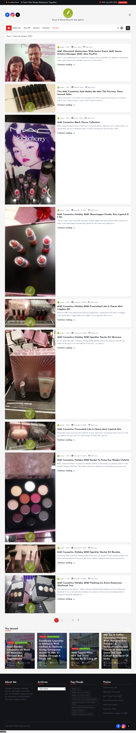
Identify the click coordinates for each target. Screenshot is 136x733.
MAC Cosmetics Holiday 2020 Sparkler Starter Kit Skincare (89, 340)
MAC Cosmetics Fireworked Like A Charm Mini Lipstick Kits (89, 432)
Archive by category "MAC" (22, 39)
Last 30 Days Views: (111, 703)
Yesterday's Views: (110, 694)
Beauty (36, 30)
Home (9, 39)
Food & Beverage (117, 645)
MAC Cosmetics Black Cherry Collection (78, 125)
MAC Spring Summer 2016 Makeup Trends (83, 705)
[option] (20, 653)
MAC (68, 50)
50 (73, 623)
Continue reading (65, 67)
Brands (55, 30)
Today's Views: (108, 690)
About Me (17, 30)
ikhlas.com (76, 691)
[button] (126, 631)
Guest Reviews (52, 651)
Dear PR (27, 30)
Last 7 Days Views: (110, 699)
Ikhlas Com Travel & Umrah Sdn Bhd (84, 701)
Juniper (62, 50)
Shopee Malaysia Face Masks (82, 716)
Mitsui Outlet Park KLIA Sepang (83, 710)
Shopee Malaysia (78, 713)
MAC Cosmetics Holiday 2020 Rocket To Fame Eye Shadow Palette (93, 463)
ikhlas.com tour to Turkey (81, 695)
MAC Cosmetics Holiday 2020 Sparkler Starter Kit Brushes (88, 555)
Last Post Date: (109, 716)
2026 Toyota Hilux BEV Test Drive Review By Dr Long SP (52, 658)
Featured (11, 639)
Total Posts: (107, 711)
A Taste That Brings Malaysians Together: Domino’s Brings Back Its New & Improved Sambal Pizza (115, 655)
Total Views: (108, 707)
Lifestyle (45, 30)
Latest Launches (21, 639)
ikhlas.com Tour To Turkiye (81, 698)
